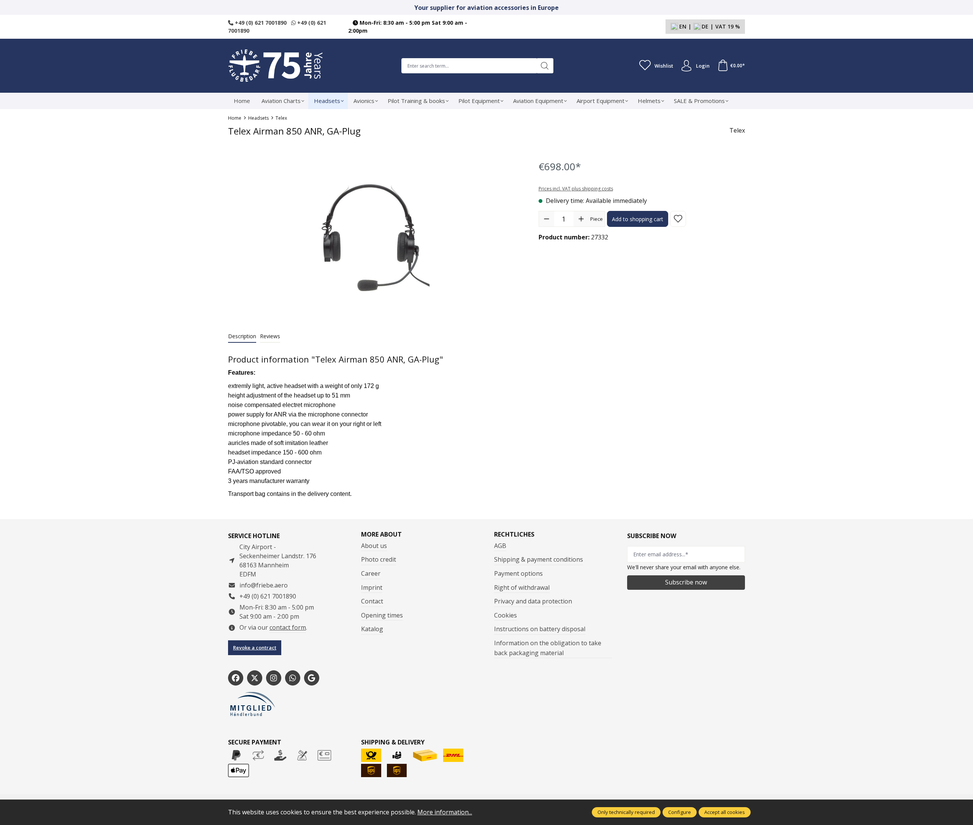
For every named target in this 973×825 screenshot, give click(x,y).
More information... (444, 812)
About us (374, 546)
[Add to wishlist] (678, 218)
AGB (500, 546)
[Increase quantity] (581, 218)
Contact (372, 601)
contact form (287, 627)
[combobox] (469, 65)
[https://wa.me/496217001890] (292, 678)
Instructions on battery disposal (539, 629)
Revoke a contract (254, 647)
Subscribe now (686, 582)
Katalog (372, 629)
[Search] (544, 65)
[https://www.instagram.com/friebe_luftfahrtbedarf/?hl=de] (273, 678)
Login (703, 65)
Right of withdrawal (522, 587)
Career (370, 573)
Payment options (518, 573)
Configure (679, 812)
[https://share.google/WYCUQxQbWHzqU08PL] (311, 678)
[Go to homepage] (275, 65)
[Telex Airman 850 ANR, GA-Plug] (375, 237)
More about (381, 534)
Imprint (371, 587)
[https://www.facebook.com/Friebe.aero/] (235, 678)
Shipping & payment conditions (538, 559)
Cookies (505, 615)
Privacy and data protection (533, 601)
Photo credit (378, 559)
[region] (375, 237)
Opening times (382, 615)
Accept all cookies (724, 812)
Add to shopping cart (637, 219)
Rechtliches (514, 534)
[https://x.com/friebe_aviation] (254, 678)
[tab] (242, 336)
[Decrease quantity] (546, 218)
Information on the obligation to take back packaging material (547, 648)
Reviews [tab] (270, 336)
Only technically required (626, 812)
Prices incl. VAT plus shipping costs (576, 188)
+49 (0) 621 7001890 (260, 22)
